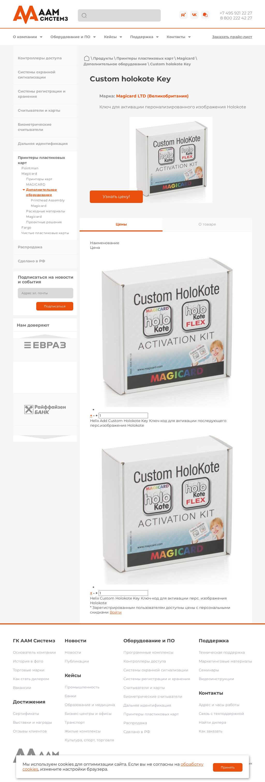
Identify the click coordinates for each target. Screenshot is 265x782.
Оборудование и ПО (70, 36)
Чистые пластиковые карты (45, 233)
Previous (45, 336)
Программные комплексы (148, 652)
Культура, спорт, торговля (89, 740)
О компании (25, 36)
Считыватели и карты (39, 110)
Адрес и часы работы (219, 704)
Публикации (77, 661)
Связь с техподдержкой (221, 713)
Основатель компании (34, 652)
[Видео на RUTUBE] (183, 15)
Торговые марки (29, 670)
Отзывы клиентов (30, 731)
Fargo (26, 227)
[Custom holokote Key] (171, 160)
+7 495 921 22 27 (236, 13)
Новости (75, 641)
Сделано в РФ (31, 261)
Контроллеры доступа (40, 58)
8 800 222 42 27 (236, 18)
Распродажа (30, 247)
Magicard (29, 173)
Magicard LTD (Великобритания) (152, 96)
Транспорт (75, 722)
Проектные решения (44, 222)
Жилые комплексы (83, 731)
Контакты (176, 36)
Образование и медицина (90, 704)
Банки (70, 696)
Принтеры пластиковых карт (144, 58)
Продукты (103, 58)
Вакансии (22, 687)
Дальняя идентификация (43, 143)
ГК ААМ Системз (34, 641)
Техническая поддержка (222, 652)
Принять (228, 767)
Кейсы (110, 36)
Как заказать (210, 731)
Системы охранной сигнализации (155, 670)
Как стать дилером (31, 679)
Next (45, 437)
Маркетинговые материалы (225, 661)
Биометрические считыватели (152, 696)
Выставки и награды (32, 722)
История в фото (28, 661)
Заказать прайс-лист (232, 36)
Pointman (29, 168)
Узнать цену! (116, 196)
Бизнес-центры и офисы (88, 713)
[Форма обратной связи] (205, 15)
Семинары (209, 670)
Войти (116, 612)
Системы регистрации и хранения (156, 679)
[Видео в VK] (194, 15)
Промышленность (82, 687)
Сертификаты (26, 713)
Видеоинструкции (216, 679)
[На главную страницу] (87, 58)
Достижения (29, 702)
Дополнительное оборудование (115, 64)
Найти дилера (212, 722)
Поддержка (141, 36)
